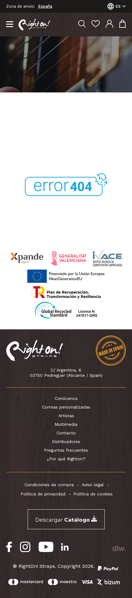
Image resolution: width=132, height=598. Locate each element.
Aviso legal (93, 484)
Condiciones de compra (49, 484)
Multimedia (66, 424)
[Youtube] (45, 547)
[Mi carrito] (122, 24)
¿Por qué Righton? (66, 458)
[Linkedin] (65, 547)
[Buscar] (82, 24)
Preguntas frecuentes (66, 450)
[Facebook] (9, 547)
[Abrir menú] (9, 24)
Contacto (66, 432)
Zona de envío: (20, 6)
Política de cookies (93, 493)
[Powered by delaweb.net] (119, 548)
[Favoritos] (95, 24)
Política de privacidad (43, 493)
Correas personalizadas (66, 407)
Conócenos (66, 398)
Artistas (66, 415)
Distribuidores (66, 441)
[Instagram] (25, 547)
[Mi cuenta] (109, 24)
